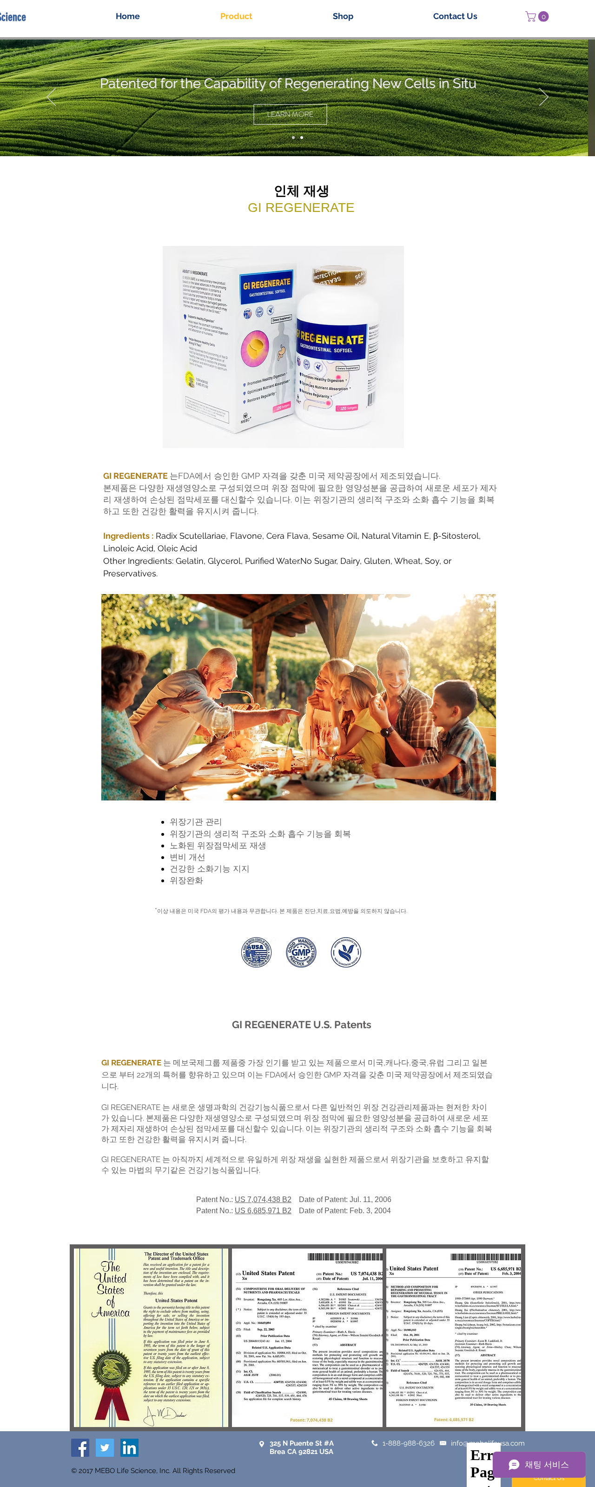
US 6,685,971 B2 (263, 1211)
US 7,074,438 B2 (263, 1199)
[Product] (293, 137)
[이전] (51, 97)
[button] (538, 16)
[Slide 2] (301, 137)
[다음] (544, 97)
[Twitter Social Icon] (105, 1448)
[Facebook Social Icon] (80, 1448)
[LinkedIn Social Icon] (129, 1448)
